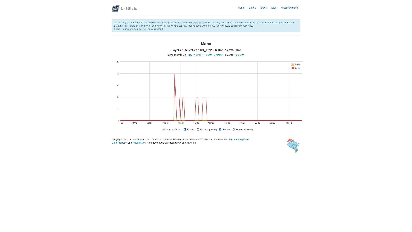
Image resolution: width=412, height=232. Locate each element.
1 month (208, 54)
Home (241, 7)
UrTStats (129, 8)
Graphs (252, 7)
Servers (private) (244, 129)
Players (191, 129)
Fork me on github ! (239, 139)
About (274, 7)
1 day (190, 54)
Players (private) (208, 129)
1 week (198, 54)
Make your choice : (172, 129)
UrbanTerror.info (289, 7)
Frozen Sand (139, 142)
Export (263, 7)
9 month (240, 54)
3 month (218, 54)
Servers (226, 129)
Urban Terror (118, 142)
